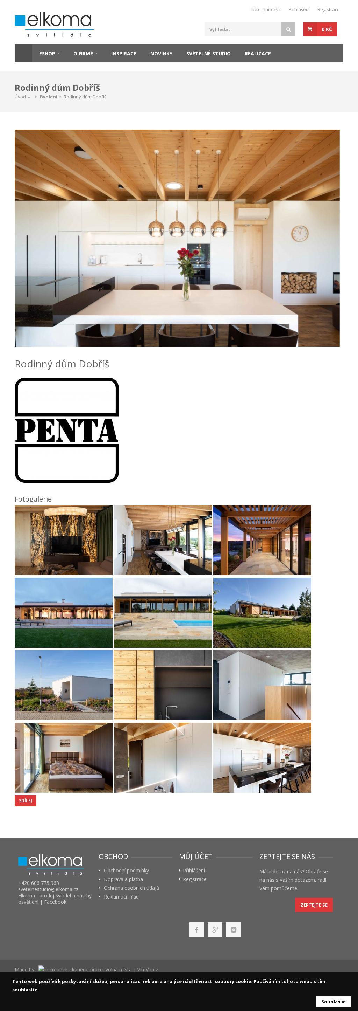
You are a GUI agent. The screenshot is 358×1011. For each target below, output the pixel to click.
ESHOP (47, 53)
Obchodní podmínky (126, 870)
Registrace (328, 9)
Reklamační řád (121, 897)
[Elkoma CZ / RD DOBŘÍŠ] (64, 540)
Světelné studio (208, 53)
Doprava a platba (123, 879)
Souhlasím (333, 1001)
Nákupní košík (266, 9)
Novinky (161, 53)
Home (23, 53)
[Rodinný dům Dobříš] (177, 238)
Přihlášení (299, 9)
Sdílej (25, 801)
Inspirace (123, 53)
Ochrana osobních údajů (131, 888)
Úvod (20, 97)
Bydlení (48, 97)
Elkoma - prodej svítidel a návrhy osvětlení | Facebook (55, 898)
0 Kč (327, 29)
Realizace (258, 53)
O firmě (83, 53)
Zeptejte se (314, 905)
